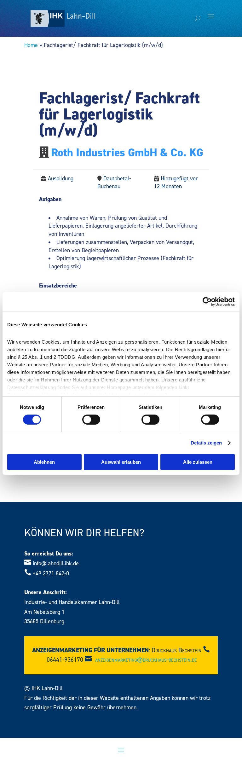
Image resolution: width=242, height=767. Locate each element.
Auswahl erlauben (121, 462)
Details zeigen (206, 442)
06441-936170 (65, 660)
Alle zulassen (197, 462)
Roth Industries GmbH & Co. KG (127, 153)
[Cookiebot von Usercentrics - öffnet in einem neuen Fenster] (207, 301)
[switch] (91, 420)
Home (31, 45)
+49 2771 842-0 (51, 573)
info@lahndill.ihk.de (56, 563)
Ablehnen (44, 462)
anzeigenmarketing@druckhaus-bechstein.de (146, 660)
